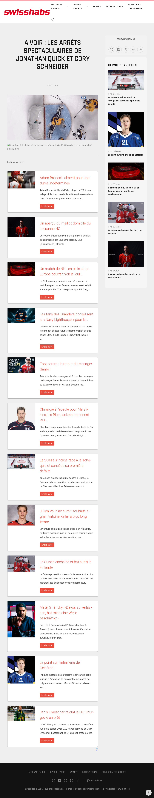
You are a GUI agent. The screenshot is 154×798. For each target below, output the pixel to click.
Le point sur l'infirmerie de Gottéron (125, 155)
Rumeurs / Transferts (135, 6)
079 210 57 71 (124, 788)
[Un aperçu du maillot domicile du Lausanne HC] (126, 254)
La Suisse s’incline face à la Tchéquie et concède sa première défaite (124, 101)
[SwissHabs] (26, 11)
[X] (126, 50)
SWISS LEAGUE (57, 772)
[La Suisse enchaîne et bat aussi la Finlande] (126, 212)
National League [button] (56, 6)
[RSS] (140, 50)
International (114, 6)
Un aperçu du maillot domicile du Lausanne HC (124, 276)
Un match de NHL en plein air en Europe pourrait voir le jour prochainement (123, 191)
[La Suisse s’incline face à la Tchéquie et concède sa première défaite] (126, 79)
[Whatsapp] (111, 50)
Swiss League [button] (77, 6)
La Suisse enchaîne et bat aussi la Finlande (125, 232)
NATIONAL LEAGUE (36, 772)
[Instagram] (133, 50)
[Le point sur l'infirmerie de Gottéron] (126, 129)
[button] (53, 19)
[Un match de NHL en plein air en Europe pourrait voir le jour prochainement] (126, 171)
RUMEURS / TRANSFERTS (114, 772)
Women (97, 6)
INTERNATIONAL (89, 772)
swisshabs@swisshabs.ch (87, 788)
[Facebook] (119, 50)
